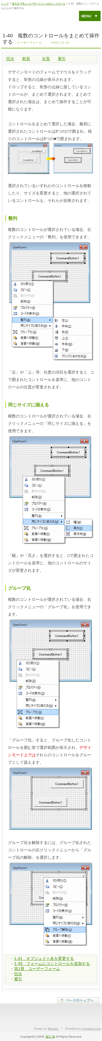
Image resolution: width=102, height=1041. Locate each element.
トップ (5, 3)
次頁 (46, 58)
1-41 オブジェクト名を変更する (44, 958)
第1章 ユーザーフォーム (37, 968)
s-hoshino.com (91, 1028)
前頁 (26, 58)
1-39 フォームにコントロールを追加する (52, 963)
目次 (10, 58)
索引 (62, 58)
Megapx (53, 1028)
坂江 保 (50, 1036)
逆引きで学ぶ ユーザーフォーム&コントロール (38, 3)
